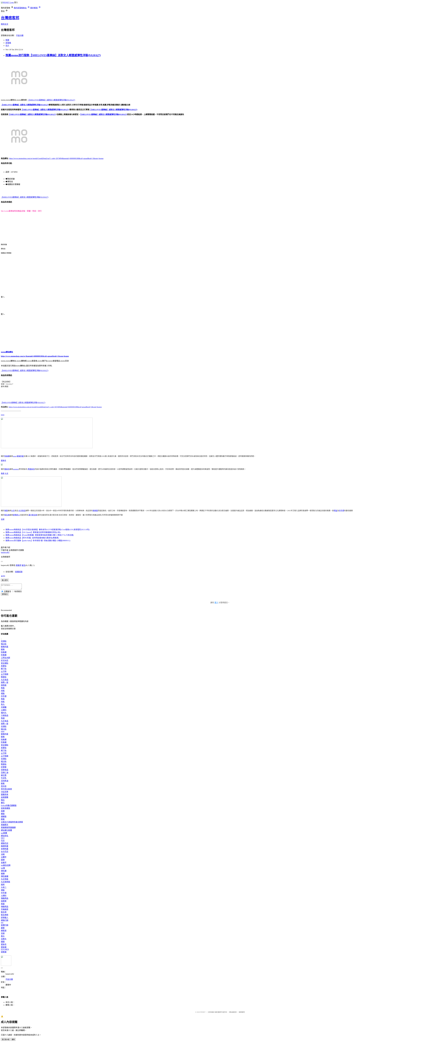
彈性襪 (3, 871)
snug (2, 415)
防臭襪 (3, 655)
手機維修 (4, 909)
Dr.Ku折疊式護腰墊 (8, 805)
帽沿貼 (3, 644)
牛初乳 (3, 778)
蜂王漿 (3, 775)
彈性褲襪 (4, 876)
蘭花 (3, 803)
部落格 (8, 43)
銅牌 (3, 860)
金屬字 (3, 863)
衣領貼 (3, 641)
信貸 (2, 519)
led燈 (3, 868)
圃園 (3, 942)
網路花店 (4, 843)
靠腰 (3, 811)
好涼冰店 (4, 660)
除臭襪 (7, 456)
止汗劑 (3, 671)
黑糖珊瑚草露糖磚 (8, 827)
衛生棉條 (4, 915)
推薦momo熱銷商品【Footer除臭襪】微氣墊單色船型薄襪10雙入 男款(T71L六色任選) (40, 535)
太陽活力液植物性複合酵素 (12, 822)
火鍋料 (3, 710)
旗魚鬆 (95, 511)
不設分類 (19, 35)
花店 (3, 841)
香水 (3, 936)
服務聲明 (242, 1012)
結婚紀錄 (18, 572)
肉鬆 (3, 691)
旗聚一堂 (4, 682)
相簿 (7, 40)
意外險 (3, 786)
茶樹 (3, 933)
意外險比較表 (6, 789)
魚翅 (3, 718)
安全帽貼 (4, 663)
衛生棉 (7, 515)
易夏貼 (3, 666)
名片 (7, 46)
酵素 (3, 783)
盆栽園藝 (4, 797)
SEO (2, 838)
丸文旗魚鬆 (5, 882)
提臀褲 (3, 952)
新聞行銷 (4, 925)
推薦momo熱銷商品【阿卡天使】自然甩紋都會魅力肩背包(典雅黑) (32, 538)
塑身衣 (3, 460)
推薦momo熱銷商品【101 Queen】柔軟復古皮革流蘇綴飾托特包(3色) (33, 532)
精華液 (3, 931)
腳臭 (3, 649)
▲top (3, 576)
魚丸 (3, 704)
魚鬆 (2, 473)
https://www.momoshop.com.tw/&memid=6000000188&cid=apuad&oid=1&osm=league (35, 356)
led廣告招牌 (5, 865)
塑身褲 (3, 947)
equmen (16, 469)
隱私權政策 (233, 1012)
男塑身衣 (31, 469)
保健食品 (4, 770)
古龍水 (3, 939)
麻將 (3, 885)
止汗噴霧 (4, 674)
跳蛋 (3, 904)
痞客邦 (18, 565)
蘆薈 (3, 928)
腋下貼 (3, 669)
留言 (23, 565)
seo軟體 (4, 833)
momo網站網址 (7, 352)
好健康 (3, 767)
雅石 (3, 800)
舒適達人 (16, 515)
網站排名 (4, 836)
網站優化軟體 (6, 830)
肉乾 (3, 702)
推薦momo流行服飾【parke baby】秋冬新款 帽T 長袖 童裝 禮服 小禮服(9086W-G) (38, 541)
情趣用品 (4, 898)
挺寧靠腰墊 (5, 808)
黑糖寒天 (4, 825)
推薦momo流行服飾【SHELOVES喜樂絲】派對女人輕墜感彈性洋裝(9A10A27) (53, 55)
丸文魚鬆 (4, 879)
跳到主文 (4, 24)
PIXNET (202, 1012)
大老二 (3, 887)
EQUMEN (5, 949)
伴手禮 (341, 511)
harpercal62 (5, 552)
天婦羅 (3, 707)
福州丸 (3, 713)
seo (2, 922)
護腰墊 (3, 816)
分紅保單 (4, 792)
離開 (13, 1039)
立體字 (3, 857)
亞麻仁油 (4, 772)
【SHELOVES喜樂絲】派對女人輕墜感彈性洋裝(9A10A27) (51, 100)
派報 (3, 854)
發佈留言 (5, 594)
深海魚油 (4, 781)
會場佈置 (4, 849)
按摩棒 (3, 901)
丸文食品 (22, 511)
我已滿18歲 (5, 1039)
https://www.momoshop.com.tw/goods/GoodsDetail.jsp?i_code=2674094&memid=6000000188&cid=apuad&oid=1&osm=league (56, 158)
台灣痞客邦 (10, 18)
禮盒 (335, 511)
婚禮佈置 (4, 846)
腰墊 (3, 814)
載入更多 (5, 580)
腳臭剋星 (20, 456)
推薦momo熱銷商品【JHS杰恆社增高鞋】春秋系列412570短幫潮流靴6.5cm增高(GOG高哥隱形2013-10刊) (47, 530)
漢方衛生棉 (32, 515)
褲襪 (3, 874)
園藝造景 (4, 794)
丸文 (6, 473)
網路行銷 (4, 920)
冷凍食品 (4, 715)
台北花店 (4, 852)
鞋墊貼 (3, 677)
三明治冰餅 (5, 658)
